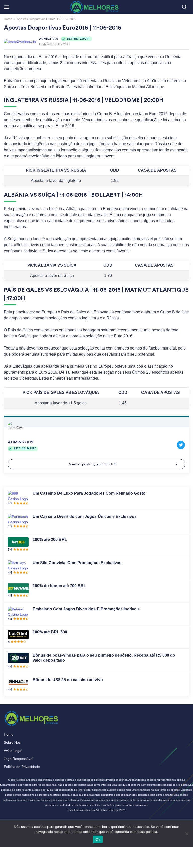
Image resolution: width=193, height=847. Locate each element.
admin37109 (48, 39)
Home (8, 19)
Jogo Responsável (18, 759)
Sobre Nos (12, 742)
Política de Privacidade (22, 767)
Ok (97, 839)
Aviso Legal (13, 751)
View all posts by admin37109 (92, 464)
